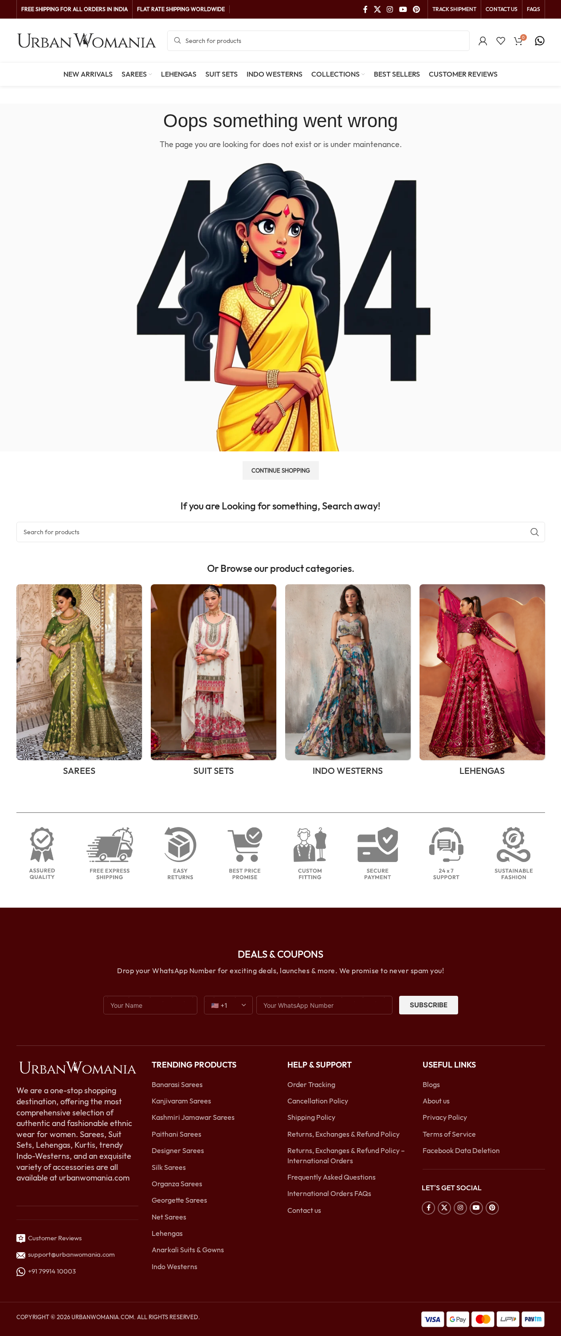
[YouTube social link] (403, 9)
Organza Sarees (177, 1183)
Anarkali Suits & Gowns (188, 1249)
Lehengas (167, 1233)
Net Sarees (169, 1216)
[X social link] (377, 9)
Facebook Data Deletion (461, 1150)
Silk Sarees (169, 1167)
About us (436, 1100)
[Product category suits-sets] (213, 682)
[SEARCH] (535, 532)
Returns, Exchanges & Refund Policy (343, 1134)
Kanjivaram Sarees (181, 1100)
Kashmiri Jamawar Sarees (193, 1117)
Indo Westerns (174, 1266)
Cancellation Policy (317, 1100)
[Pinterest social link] (416, 9)
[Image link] (77, 1067)
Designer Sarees (178, 1150)
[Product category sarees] (79, 682)
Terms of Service (449, 1134)
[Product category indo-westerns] (348, 682)
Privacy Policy (445, 1117)
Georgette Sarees (179, 1200)
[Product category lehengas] (482, 682)
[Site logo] (87, 39)
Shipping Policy (311, 1117)
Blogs (431, 1084)
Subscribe (428, 1005)
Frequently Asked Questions (331, 1177)
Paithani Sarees (176, 1134)
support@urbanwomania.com (71, 1254)
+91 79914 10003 (50, 1271)
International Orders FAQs (329, 1193)
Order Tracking (311, 1084)
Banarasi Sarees (177, 1084)
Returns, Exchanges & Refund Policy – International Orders (346, 1155)
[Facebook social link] (365, 9)
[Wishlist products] (501, 41)
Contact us (304, 1210)
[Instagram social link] (390, 9)
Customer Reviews (53, 1238)
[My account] (483, 41)
